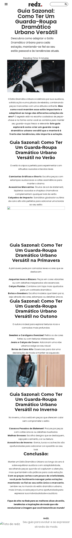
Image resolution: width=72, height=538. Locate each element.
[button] (6, 4)
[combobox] (59, 4)
